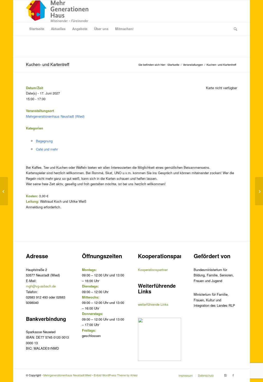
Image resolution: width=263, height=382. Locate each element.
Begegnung (44, 140)
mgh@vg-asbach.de (41, 286)
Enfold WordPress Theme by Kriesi (115, 375)
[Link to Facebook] (233, 375)
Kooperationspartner (153, 269)
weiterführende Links (153, 304)
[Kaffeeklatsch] (4, 191)
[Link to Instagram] (225, 375)
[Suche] (233, 28)
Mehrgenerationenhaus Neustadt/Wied (67, 375)
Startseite (173, 65)
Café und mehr (47, 149)
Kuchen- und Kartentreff (47, 64)
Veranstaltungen (193, 65)
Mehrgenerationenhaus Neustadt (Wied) (55, 116)
